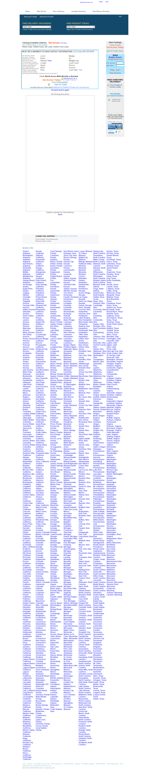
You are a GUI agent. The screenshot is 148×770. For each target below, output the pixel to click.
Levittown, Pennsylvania (98, 479)
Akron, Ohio (98, 301)
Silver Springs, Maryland (70, 431)
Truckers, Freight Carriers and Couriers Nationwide (37, 29)
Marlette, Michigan (67, 567)
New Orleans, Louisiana (69, 333)
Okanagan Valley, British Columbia (28, 420)
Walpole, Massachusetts (70, 494)
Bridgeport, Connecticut (41, 617)
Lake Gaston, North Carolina (85, 687)
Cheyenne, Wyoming (111, 590)
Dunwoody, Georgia (55, 523)
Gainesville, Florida (55, 292)
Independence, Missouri (70, 687)
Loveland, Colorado (40, 598)
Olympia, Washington (111, 502)
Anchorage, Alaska (27, 286)
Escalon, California (27, 567)
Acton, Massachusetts (70, 448)
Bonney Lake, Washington (112, 471)
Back (60, 214)
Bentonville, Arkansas (27, 377)
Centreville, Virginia (115, 368)
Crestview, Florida (54, 256)
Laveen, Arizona (26, 321)
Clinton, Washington (111, 477)
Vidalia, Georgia (53, 575)
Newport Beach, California (27, 749)
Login (106, 1)
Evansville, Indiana (54, 681)
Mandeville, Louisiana (68, 329)
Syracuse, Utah (113, 357)
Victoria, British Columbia (29, 446)
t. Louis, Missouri (85, 251)
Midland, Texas (113, 297)
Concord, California (27, 512)
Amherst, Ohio (99, 303)
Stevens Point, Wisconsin (113, 585)
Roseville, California (40, 358)
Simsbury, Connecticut (41, 646)
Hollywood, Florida (55, 304)
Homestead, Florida (55, 308)
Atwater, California (27, 458)
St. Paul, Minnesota (68, 662)
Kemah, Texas (112, 285)
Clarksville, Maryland (68, 369)
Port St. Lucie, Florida (56, 440)
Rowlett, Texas (113, 314)
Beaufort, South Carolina (99, 556)
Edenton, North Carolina (85, 629)
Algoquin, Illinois (54, 600)
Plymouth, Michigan (68, 585)
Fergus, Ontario (99, 395)
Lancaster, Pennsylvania (98, 475)
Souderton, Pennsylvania (98, 508)
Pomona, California (40, 315)
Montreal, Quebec (97, 529)
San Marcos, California (41, 396)
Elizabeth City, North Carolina (85, 633)
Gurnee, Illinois (56, 634)
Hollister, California (27, 629)
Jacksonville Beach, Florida (56, 321)
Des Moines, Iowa (71, 251)
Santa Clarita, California (41, 417)
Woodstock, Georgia (55, 579)
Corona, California (27, 517)
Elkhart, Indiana (56, 678)
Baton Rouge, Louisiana (69, 321)
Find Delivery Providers (101, 11)
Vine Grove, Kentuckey (68, 294)
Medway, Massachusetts (70, 473)
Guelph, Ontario (99, 397)
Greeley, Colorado (39, 577)
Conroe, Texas (99, 690)
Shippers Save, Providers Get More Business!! (79, 29)
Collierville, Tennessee (97, 627)
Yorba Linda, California (41, 525)
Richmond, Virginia (114, 428)
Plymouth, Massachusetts (70, 485)
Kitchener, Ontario (97, 400)
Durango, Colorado (39, 556)
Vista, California (42, 505)
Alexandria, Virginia (115, 362)
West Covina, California (41, 512)
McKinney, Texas (113, 293)
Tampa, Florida (56, 464)
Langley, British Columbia (29, 415)
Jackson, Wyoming (114, 593)
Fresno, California (27, 596)
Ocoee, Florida (56, 389)
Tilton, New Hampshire (83, 336)
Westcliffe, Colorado (40, 608)
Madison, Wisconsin (111, 558)
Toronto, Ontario (99, 409)
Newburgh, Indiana (54, 702)
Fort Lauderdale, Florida (55, 282)
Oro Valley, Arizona (27, 336)
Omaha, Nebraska (83, 281)
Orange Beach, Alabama (29, 281)
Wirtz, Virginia (112, 451)
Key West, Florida (54, 327)
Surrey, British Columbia (28, 425)
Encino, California (27, 562)
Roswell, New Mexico (84, 479)
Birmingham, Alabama (28, 256)
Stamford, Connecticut (41, 654)
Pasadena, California (40, 294)
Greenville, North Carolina (85, 654)
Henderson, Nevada (83, 290)
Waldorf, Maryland (67, 440)
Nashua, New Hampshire (84, 327)
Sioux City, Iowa (70, 255)
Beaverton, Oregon (97, 413)
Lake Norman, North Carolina (85, 692)
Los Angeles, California (28, 698)
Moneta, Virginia (113, 412)
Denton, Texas (112, 251)
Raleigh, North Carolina (85, 731)
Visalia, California (40, 502)
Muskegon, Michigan (68, 575)
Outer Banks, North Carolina (85, 719)
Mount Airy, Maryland (68, 413)
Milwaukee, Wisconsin (111, 575)
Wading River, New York (84, 571)
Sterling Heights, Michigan (70, 598)
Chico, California (27, 500)
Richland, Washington (111, 510)
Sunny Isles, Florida (55, 456)
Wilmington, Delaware (40, 681)
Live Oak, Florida (54, 344)
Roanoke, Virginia (114, 430)
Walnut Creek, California (41, 508)
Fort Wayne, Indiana (55, 685)
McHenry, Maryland (67, 408)
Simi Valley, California (40, 442)
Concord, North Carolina (85, 612)
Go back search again (60, 90)
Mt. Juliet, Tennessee (97, 664)
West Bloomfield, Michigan (70, 606)
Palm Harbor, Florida (55, 415)
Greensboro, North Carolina (85, 650)
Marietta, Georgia (53, 540)
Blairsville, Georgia (54, 506)
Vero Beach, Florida (55, 473)
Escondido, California (27, 571)
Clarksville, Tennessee (97, 619)
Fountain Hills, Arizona (29, 306)
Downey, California (27, 537)
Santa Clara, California (41, 413)
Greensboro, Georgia (55, 531)
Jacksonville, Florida (55, 317)
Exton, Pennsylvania (98, 454)
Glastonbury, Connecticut (41, 625)
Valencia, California (40, 481)
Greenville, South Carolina (99, 573)
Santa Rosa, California (41, 425)
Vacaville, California (40, 477)
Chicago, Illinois (54, 619)
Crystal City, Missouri (68, 683)
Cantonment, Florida (41, 716)
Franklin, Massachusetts (70, 469)
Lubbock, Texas (113, 289)
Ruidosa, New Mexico (84, 483)
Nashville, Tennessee (97, 673)
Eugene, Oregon (96, 419)
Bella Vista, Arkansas (27, 373)
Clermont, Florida (43, 724)
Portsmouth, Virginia (111, 423)
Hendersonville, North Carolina (85, 662)
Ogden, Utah (112, 345)
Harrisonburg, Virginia (112, 398)
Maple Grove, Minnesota (69, 631)
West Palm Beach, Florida (56, 481)
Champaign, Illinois (55, 614)
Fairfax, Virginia (113, 382)
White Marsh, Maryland (69, 444)
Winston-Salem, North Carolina (99, 281)
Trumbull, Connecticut (41, 662)
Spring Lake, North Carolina (99, 252)
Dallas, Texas (98, 699)
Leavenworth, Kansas (69, 271)
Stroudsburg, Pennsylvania (98, 517)
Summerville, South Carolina (99, 590)
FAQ (120, 16)
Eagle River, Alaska (28, 290)
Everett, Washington (111, 481)
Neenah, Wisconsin (115, 582)
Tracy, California (42, 461)
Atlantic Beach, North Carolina (85, 592)
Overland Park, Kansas (70, 281)
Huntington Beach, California (27, 638)
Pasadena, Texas (114, 303)
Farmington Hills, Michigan (71, 540)
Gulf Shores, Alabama (28, 265)
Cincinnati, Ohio (99, 310)
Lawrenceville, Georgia (56, 535)
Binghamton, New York (84, 512)
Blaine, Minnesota (68, 614)
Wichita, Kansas (70, 291)
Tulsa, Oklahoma (97, 381)
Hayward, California (27, 617)
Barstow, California (27, 467)
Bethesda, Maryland (68, 361)
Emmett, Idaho (56, 591)
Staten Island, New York (84, 562)
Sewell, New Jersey (84, 427)
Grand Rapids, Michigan (70, 550)
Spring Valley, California (41, 446)
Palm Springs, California (41, 286)
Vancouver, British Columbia (27, 430)
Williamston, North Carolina (99, 273)
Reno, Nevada (85, 307)
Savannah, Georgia (54, 556)
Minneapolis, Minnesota (69, 642)
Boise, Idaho (55, 588)
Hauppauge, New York (84, 533)
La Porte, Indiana (54, 694)
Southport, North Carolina (85, 744)
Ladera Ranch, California (29, 660)
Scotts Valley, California (41, 433)
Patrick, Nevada (85, 305)
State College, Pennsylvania (99, 512)
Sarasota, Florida (54, 444)
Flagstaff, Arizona (26, 302)
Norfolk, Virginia (113, 418)
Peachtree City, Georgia (56, 548)
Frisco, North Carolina (84, 642)
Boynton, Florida (42, 709)
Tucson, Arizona (26, 367)
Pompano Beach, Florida (56, 431)
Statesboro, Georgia (55, 560)
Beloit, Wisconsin (114, 543)
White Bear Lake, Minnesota (71, 667)
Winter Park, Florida (55, 485)
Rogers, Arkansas (27, 398)
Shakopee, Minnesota (68, 654)
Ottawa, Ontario (99, 407)
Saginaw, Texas (113, 316)
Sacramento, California (41, 363)
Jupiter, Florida (56, 324)
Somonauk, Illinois (55, 667)
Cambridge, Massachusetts (70, 456)
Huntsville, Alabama (27, 269)
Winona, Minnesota (68, 671)
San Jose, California (40, 392)
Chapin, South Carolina (99, 560)
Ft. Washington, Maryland (70, 385)
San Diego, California (40, 383)
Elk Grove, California (27, 554)
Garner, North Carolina (84, 646)
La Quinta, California (27, 656)
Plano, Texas (112, 305)
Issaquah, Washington (111, 485)
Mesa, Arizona (28, 332)
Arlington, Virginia (114, 364)
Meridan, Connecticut (41, 633)
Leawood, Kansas (68, 275)
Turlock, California (40, 469)
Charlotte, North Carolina (85, 608)
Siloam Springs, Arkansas (27, 403)
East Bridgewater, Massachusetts (71, 465)
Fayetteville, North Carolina (85, 637)
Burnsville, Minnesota (68, 619)
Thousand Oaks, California (42, 454)
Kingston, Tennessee (97, 648)
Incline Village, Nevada (85, 294)
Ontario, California (40, 265)
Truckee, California (40, 465)
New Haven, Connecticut (41, 642)
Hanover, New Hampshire (84, 315)
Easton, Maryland (71, 378)
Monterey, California (27, 723)
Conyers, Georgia (54, 515)
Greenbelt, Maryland (68, 402)
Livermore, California (27, 687)
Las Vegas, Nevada (83, 298)
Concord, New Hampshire (84, 311)
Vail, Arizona (28, 370)
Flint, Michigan (70, 543)
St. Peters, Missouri (83, 254)
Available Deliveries (78, 11)
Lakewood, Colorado (40, 585)
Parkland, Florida (54, 419)
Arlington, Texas (99, 680)
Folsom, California (27, 583)
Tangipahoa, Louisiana (69, 342)
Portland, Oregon (97, 435)
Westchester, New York (84, 575)
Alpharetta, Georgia (54, 494)
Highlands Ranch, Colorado (43, 581)
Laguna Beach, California (29, 664)
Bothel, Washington (115, 474)
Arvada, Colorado (39, 529)
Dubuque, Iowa (70, 253)
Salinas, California (40, 367)
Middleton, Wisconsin (111, 571)
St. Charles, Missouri (68, 708)
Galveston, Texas (114, 264)
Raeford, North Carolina (85, 727)
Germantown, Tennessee (98, 635)
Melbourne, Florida (55, 356)
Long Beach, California (28, 694)
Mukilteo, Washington (111, 498)
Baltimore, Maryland (68, 356)
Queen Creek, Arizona (28, 350)
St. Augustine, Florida (56, 448)
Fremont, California (27, 592)
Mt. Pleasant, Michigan (69, 571)
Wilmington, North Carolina (99, 277)
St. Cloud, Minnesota (68, 658)
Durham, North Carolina (85, 625)
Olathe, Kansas (70, 278)
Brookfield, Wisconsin (111, 546)
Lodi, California (29, 690)
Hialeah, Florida (53, 300)
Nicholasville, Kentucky (69, 313)
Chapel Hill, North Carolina (85, 604)
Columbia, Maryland (68, 373)
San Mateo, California (40, 400)
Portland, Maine (70, 347)
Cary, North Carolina (83, 600)
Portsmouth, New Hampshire (86, 331)
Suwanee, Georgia (54, 571)
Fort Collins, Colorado (41, 569)
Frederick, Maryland (68, 381)
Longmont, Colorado (40, 594)
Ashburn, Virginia (114, 366)
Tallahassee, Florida (55, 460)
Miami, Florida (56, 364)
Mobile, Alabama (26, 273)
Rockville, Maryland (68, 427)
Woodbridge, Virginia (112, 454)
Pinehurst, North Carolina (85, 723)
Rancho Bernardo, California (40, 328)
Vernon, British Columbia (29, 442)
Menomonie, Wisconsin (112, 567)
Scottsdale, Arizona (27, 354)
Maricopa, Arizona (27, 329)
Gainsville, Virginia (114, 393)
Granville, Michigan (67, 554)
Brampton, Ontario (97, 388)
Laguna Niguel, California (29, 669)
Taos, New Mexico (83, 492)
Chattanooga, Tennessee (98, 614)
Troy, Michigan (70, 601)
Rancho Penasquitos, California (41, 345)
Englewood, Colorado (41, 560)
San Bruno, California (40, 375)
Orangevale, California (41, 273)
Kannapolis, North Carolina (85, 679)
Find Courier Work (68, 763)
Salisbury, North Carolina (85, 739)
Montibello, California (27, 727)
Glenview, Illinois (54, 631)
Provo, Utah (111, 349)
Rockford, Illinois (54, 658)
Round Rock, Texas (115, 312)
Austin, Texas (98, 682)
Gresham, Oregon (97, 423)
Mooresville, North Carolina (85, 700)
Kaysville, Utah (113, 341)
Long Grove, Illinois (55, 639)
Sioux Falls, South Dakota (98, 606)
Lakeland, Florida (54, 336)
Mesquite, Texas (113, 295)
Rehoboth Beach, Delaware (43, 677)
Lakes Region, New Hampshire (85, 319)
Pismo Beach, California (41, 298)
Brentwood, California (27, 479)
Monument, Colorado (40, 602)
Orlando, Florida (53, 396)
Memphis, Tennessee (97, 656)
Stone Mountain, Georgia (54, 566)
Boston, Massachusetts (70, 452)
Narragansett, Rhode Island (98, 544)
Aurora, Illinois (56, 603)
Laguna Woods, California (27, 674)
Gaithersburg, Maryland (69, 390)
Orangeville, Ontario (98, 404)
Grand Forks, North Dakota (98, 294)
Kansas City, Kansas (69, 263)
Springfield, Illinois (55, 671)
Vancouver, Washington (111, 531)
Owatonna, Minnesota (68, 646)
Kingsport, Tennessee (97, 644)
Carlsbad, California (27, 492)
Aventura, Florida (43, 695)
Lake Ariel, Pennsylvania (98, 471)
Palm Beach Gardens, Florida (55, 405)
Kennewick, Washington (111, 490)
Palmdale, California (40, 290)
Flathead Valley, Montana (85, 265)
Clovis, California (27, 508)
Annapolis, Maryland (68, 352)
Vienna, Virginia (113, 441)
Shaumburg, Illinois (55, 662)
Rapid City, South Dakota (98, 602)
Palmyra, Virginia (114, 420)
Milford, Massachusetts (70, 481)
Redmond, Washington (111, 506)
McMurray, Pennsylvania (98, 483)
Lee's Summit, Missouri (69, 696)
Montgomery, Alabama (28, 277)
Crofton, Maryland (71, 376)
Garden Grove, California (29, 604)
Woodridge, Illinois (55, 675)
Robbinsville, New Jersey (84, 419)
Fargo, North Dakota (98, 290)
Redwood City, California (42, 350)
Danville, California (27, 529)
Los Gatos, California (27, 702)
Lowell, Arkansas (27, 390)
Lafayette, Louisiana (68, 325)
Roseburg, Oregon (97, 440)
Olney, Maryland (70, 416)
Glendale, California (27, 608)
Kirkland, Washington (111, 494)
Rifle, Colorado (42, 605)
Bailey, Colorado (42, 534)
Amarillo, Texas (99, 678)
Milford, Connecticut (41, 637)
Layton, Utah (112, 343)
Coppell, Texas (99, 693)
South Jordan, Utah (114, 353)
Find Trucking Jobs (56, 763)
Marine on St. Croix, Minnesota (70, 635)
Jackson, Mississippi (68, 675)
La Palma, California (27, 652)
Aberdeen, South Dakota (98, 594)
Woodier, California (40, 517)
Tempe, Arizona (26, 363)
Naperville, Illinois (54, 644)
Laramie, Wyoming (114, 595)
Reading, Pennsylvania (98, 504)
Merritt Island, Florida (55, 361)
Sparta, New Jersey (84, 431)
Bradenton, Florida (40, 712)
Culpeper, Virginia (114, 378)
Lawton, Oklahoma (97, 369)
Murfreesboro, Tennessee (99, 669)
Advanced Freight (30, 17)
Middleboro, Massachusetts (70, 477)
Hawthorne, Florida (55, 296)
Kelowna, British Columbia (27, 409)
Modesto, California (27, 719)
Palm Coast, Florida (55, 410)
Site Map (77, 763)
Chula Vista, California (28, 504)
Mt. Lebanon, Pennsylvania (98, 488)
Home (28, 11)
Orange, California (40, 269)
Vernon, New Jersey (84, 446)
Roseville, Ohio (99, 343)
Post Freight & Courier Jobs (41, 763)
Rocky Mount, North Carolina (85, 735)
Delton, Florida (56, 264)
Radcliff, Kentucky (67, 317)
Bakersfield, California (27, 463)
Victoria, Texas (113, 332)
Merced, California (27, 710)
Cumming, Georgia (54, 519)
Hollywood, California (27, 633)
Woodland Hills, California (42, 521)
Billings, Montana (86, 262)
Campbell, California (27, 488)
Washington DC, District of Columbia (42, 686)
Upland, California (40, 473)
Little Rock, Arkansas (27, 385)
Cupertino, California (27, 521)
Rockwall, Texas (113, 310)
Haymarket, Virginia (115, 401)
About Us (29, 763)
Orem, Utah (111, 347)
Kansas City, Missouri (69, 692)
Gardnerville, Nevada (84, 286)
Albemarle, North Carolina (85, 583)
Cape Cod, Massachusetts (70, 460)
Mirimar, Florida (56, 374)
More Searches (115, 73)
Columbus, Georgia (54, 510)
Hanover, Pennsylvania (98, 458)
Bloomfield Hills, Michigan (70, 519)
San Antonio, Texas (114, 318)
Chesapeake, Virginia (112, 375)
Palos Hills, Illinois (55, 652)
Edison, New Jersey (84, 348)
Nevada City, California (28, 744)
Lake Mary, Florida (54, 331)
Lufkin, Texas (112, 291)
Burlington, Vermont (115, 359)
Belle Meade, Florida (41, 698)
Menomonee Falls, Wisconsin (114, 562)
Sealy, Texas (112, 320)
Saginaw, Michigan (67, 594)
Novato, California (40, 252)
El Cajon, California (27, 542)
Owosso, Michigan (67, 581)
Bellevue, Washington (111, 463)
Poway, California (40, 319)
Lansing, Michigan (67, 558)
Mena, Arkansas (27, 394)
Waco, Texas (112, 335)
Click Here (63, 43)
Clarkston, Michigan (68, 527)
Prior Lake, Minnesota (68, 650)
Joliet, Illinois (55, 636)
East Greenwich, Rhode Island (98, 538)
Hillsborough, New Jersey (84, 365)
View (49, 61)
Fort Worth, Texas (114, 260)
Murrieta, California (27, 735)
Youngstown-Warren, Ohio (98, 361)
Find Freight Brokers (113, 763)
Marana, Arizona (26, 325)
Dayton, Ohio (98, 324)
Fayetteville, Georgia (55, 527)
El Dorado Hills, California (29, 546)
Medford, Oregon (96, 427)
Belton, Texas (98, 684)
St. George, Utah (113, 355)
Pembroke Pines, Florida (56, 423)
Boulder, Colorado (39, 537)
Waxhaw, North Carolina (99, 265)
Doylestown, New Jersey (84, 344)
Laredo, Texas (112, 287)
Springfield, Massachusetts (70, 490)
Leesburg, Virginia (114, 403)
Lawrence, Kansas (68, 267)
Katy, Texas (111, 278)
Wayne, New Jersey (84, 454)
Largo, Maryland (70, 405)
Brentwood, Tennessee (98, 610)
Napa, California (27, 739)
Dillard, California (27, 533)
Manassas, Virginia (114, 405)
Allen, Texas (98, 676)
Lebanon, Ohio (99, 337)
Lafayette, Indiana (54, 698)
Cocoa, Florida (42, 726)
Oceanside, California (40, 261)
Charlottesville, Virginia (113, 371)
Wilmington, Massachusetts (70, 498)
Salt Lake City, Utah (115, 351)
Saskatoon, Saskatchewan (99, 552)
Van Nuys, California (40, 494)
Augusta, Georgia (54, 502)
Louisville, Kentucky (68, 308)
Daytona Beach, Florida (56, 261)
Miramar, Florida (53, 371)
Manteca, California (27, 706)
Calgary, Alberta (26, 294)
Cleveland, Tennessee (97, 623)
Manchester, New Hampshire (86, 323)
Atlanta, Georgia (53, 498)
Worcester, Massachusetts (70, 502)
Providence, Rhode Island (98, 548)
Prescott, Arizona (26, 346)
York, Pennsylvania (98, 525)
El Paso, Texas (113, 253)
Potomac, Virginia (114, 426)
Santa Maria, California (41, 421)
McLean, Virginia (113, 409)
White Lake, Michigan (68, 610)
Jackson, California (27, 648)
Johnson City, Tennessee (98, 639)
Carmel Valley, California (29, 496)
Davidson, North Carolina (85, 621)
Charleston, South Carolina (99, 565)
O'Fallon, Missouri (67, 700)
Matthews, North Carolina (85, 696)
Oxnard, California (40, 277)
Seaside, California (40, 438)
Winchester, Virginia (111, 448)
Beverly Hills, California (28, 471)
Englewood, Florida (55, 273)
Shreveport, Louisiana (68, 338)
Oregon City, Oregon (98, 431)
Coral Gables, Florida (41, 729)
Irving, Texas (112, 276)
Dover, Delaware (42, 670)
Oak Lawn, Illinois (54, 648)
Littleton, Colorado (39, 590)
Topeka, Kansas (70, 289)
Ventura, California (40, 498)
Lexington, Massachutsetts (70, 506)
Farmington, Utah (114, 339)
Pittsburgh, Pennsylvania (98, 500)
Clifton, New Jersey (84, 340)
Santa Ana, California (40, 408)
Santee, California (40, 429)
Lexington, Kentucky (68, 304)
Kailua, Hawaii (56, 586)
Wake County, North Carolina (99, 261)
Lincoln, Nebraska (83, 277)
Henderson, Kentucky (68, 300)
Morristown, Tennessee (98, 660)
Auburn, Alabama (26, 252)
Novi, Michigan (70, 578)
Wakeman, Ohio (99, 351)
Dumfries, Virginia (114, 380)
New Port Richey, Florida (56, 379)
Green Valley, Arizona (28, 317)
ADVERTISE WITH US (86, 2)
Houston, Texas (113, 274)
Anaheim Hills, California (29, 454)
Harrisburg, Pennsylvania (98, 463)
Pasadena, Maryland (68, 423)
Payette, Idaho (56, 597)
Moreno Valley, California (29, 731)
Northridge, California (27, 758)
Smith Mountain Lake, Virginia (113, 433)
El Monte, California (27, 550)
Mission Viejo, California (28, 714)
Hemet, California (27, 621)
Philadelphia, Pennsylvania (98, 496)
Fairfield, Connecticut (41, 621)
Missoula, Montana (82, 269)
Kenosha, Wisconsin (111, 554)
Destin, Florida (56, 266)
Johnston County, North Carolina (86, 675)
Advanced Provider (47, 17)
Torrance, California (40, 458)
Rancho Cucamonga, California (41, 334)
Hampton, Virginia (114, 395)
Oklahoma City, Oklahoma (99, 377)
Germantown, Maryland (69, 394)
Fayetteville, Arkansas (28, 381)
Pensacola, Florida (55, 427)
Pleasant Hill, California (41, 306)
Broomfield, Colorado (40, 542)
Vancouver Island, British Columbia (28, 436)
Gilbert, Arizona (29, 310)
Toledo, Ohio (98, 349)
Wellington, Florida (55, 477)
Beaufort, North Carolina (85, 596)
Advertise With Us (101, 763)
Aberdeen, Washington (111, 458)
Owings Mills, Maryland (69, 419)
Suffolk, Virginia (113, 439)
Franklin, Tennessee (97, 631)
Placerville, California (40, 302)
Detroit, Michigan (70, 536)
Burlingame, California (28, 483)
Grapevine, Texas (114, 272)
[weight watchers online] (90, 239)
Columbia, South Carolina (99, 569)
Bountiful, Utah (113, 337)
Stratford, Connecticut (41, 658)
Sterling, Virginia (113, 437)
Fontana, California (27, 587)
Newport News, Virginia (113, 415)
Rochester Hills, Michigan (70, 590)
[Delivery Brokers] (37, 5)
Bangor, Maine (70, 345)
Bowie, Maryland (70, 364)
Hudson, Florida (53, 313)
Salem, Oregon (99, 447)
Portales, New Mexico (84, 475)
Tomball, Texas (113, 330)
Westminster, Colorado (41, 612)
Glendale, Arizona (27, 313)
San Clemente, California (42, 379)
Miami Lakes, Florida (55, 367)
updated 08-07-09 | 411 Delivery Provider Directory (37, 765)
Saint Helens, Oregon (98, 444)
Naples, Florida (56, 376)
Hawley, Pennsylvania (98, 467)
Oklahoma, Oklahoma (97, 373)
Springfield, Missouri (68, 704)
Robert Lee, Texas (114, 307)
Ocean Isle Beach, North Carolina (84, 713)
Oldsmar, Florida (54, 392)
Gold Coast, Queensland (98, 533)
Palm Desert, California (41, 281)
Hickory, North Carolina (84, 667)
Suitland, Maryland (67, 435)
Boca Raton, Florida (41, 702)
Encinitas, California (27, 558)
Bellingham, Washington (111, 467)
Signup (101, 1)
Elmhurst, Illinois (54, 627)
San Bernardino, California (42, 371)
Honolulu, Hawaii (54, 583)
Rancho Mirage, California (42, 340)
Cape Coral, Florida (41, 721)
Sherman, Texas (113, 322)
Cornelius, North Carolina (85, 617)
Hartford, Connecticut (41, 629)
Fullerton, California (27, 600)
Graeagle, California (27, 612)
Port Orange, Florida (55, 435)
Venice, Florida (56, 470)
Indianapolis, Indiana (55, 689)
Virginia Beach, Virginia (113, 444)
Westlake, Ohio (99, 353)
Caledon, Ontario (97, 392)
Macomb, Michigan (67, 562)
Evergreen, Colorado (40, 565)
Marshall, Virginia (114, 407)
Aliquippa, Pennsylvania (98, 450)
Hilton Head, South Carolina (99, 577)
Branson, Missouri (67, 679)
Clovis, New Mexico (84, 467)
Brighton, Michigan (67, 523)
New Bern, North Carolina (85, 708)
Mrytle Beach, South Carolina (99, 585)
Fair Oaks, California (27, 575)
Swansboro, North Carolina (99, 256)
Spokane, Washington (111, 523)
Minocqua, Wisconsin (111, 579)
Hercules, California (27, 625)
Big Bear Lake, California (29, 475)
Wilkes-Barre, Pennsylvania (98, 521)
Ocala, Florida (56, 387)
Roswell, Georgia (53, 552)
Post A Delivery (58, 11)
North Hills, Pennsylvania (98, 492)
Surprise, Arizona (26, 358)
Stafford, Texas (113, 328)
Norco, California (27, 754)
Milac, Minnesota (70, 638)
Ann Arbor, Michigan (68, 515)
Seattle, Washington (111, 515)
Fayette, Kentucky (71, 297)
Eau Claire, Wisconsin (111, 550)
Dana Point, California (27, 525)
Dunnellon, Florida (54, 269)
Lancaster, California (27, 683)
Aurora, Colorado (43, 532)
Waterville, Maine (71, 349)
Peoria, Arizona (29, 339)
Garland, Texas (113, 266)
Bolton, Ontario (99, 384)
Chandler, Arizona (27, 298)
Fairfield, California (27, 579)
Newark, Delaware (40, 673)
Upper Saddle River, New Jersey (84, 441)
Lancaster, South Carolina (99, 581)
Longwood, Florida (54, 352)
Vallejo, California (40, 485)
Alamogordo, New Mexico (84, 458)
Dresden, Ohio (99, 326)
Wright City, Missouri (83, 259)
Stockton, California (40, 450)
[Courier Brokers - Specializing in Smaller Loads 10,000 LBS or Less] (115, 127)
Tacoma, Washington (111, 527)
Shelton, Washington (111, 519)
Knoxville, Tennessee (97, 652)
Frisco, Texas (112, 262)
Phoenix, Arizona (26, 342)
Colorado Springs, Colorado (39, 547)
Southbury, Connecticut (41, 650)
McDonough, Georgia (55, 544)
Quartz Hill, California (40, 323)
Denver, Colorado (39, 552)
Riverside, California (40, 354)
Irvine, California (27, 644)
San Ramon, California (41, 404)
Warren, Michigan (71, 603)
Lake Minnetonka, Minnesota (71, 627)
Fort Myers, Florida (54, 288)
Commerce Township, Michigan (68, 532)
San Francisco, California (42, 388)
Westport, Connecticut (41, 667)
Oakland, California (40, 256)
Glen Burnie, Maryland (69, 398)
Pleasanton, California (41, 311)
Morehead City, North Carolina (85, 704)
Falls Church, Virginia (112, 385)
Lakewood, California (27, 679)
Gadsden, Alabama (27, 261)
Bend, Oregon (99, 416)
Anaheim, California (27, 450)
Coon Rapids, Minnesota (69, 623)
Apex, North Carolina (83, 587)
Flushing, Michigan (67, 546)
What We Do (41, 11)
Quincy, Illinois (56, 655)
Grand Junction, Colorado (42, 573)
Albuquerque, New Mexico (84, 463)
